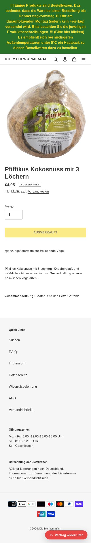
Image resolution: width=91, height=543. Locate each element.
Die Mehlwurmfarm (25, 59)
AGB (12, 398)
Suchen (14, 340)
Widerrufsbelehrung (23, 386)
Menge (9, 206)
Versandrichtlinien (21, 410)
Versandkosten (38, 191)
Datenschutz (18, 375)
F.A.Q (13, 352)
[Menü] (83, 59)
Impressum (17, 363)
